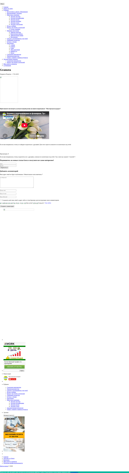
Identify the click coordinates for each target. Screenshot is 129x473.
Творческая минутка (13, 56)
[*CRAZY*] (40, 203)
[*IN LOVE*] (28, 203)
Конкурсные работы (17, 34)
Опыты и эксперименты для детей (17, 38)
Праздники (10, 43)
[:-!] (23, 203)
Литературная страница (11, 59)
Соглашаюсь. (74, 472)
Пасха (12, 53)
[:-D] (15, 203)
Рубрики (6, 10)
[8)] (4, 203)
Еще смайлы (48, 202)
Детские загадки (15, 16)
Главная (6, 7)
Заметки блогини (16, 32)
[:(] (7, 203)
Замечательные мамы (17, 35)
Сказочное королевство (14, 54)
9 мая (12, 48)
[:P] (12, 203)
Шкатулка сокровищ (13, 15)
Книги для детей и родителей (16, 27)
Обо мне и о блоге (9, 458)
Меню (2, 4)
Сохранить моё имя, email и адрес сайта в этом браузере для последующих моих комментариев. (30, 200)
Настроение (14, 37)
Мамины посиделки (13, 30)
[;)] (9, 203)
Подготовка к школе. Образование (17, 11)
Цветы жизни (4, 466)
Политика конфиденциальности (13, 463)
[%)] (34, 203)
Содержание (7, 65)
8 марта (13, 46)
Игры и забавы (11, 26)
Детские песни (15, 19)
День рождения (15, 49)
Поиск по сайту (8, 8)
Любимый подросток (13, 40)
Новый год (14, 51)
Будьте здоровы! (15, 29)
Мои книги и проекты (10, 64)
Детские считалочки (17, 24)
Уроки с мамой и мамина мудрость (17, 57)
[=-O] (19, 203)
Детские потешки (16, 21)
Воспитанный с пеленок (14, 13)
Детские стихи (15, 23)
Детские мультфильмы (17, 18)
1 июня (13, 45)
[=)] (1, 203)
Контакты (6, 460)
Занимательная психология (15, 408)
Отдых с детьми (12, 42)
